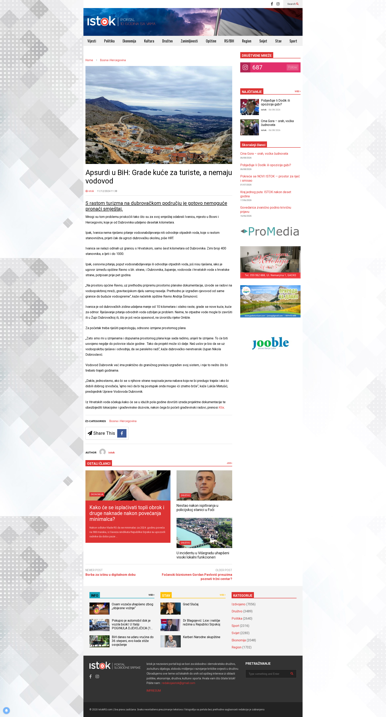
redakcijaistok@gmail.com (178, 683)
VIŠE (297, 91)
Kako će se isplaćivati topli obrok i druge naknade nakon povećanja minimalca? (126, 513)
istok (91, 191)
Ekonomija (129, 40)
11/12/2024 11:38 (107, 191)
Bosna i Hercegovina (123, 421)
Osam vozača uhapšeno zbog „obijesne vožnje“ (132, 606)
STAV (166, 596)
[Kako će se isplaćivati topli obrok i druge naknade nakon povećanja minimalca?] (127, 485)
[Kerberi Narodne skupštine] (170, 641)
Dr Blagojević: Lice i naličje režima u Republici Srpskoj (202, 622)
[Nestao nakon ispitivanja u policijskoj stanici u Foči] (204, 485)
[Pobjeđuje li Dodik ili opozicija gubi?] (249, 107)
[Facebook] (272, 4)
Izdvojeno (238, 604)
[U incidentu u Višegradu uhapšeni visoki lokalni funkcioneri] (204, 533)
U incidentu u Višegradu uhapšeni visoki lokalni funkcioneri (203, 555)
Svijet (263, 40)
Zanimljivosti (189, 40)
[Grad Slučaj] (170, 609)
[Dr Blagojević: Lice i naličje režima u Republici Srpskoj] (170, 625)
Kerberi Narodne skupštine (201, 637)
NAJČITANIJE (252, 92)
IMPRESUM (154, 690)
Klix (221, 407)
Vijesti (91, 40)
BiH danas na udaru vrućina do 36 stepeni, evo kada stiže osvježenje (133, 641)
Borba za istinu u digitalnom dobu (110, 575)
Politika (109, 40)
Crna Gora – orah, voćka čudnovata (264, 154)
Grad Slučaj (190, 604)
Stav (278, 40)
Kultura (149, 40)
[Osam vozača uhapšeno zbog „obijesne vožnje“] (99, 609)
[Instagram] (278, 4)
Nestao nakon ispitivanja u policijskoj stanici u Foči (197, 507)
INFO (94, 596)
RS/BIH (229, 40)
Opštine (211, 40)
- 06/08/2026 (273, 109)
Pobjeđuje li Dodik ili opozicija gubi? (275, 102)
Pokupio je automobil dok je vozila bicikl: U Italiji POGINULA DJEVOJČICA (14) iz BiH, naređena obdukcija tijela (132, 628)
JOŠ (229, 463)
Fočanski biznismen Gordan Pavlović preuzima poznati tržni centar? (197, 577)
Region (246, 40)
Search (291, 4)
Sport (293, 40)
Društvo (167, 40)
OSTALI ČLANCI (98, 464)
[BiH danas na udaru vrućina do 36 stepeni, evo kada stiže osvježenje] (99, 641)
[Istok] (121, 22)
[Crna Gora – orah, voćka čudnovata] (249, 127)
